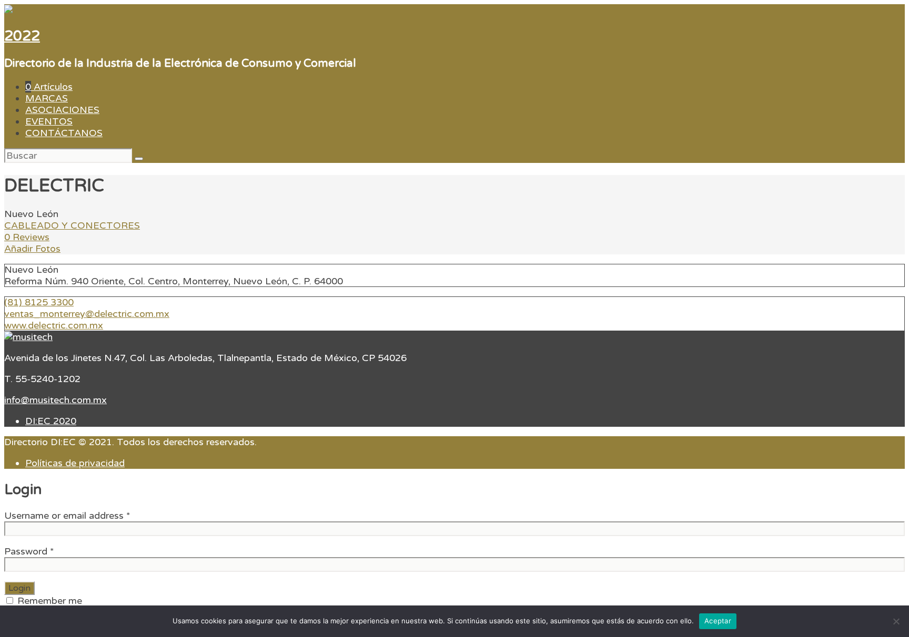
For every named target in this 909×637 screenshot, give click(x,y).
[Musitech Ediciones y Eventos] (28, 337)
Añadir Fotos (32, 248)
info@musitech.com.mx (55, 400)
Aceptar (717, 621)
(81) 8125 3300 (39, 302)
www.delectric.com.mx (53, 325)
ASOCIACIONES (62, 110)
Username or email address (67, 515)
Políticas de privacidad (75, 463)
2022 (22, 36)
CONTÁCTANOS (64, 133)
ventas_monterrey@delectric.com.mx (86, 314)
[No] (896, 621)
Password (29, 551)
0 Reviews (26, 237)
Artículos (49, 87)
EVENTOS (49, 121)
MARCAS (46, 98)
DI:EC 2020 (50, 421)
